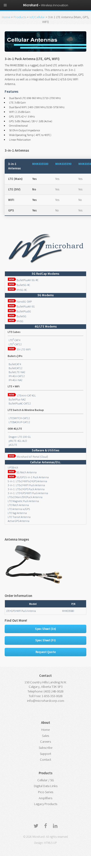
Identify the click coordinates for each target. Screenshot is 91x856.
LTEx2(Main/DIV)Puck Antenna (25, 497)
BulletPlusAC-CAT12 (19, 403)
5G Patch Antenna (26, 472)
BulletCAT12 (15, 368)
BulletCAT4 (14, 364)
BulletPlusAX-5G (25, 306)
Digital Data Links (45, 786)
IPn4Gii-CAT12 (16, 376)
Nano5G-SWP (24, 301)
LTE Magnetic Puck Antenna (23, 501)
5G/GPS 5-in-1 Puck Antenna (32, 477)
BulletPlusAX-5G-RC (27, 280)
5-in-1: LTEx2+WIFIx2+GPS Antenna (27, 481)
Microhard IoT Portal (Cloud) (32, 456)
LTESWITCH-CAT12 (19, 418)
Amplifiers (45, 798)
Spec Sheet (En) (45, 629)
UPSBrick (13, 467)
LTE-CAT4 (14, 340)
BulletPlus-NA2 (17, 399)
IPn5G (19, 321)
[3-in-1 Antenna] (34, 585)
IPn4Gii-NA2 (15, 380)
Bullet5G (21, 316)
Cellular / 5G (45, 780)
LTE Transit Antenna (19, 517)
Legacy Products (45, 804)
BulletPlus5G (23, 311)
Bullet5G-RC (23, 285)
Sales (45, 736)
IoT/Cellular (37, 17)
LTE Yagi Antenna (17, 513)
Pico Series (45, 792)
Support (45, 754)
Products (20, 17)
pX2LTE (12, 444)
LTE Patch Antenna (18, 505)
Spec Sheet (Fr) (45, 640)
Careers (45, 741)
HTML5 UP (50, 843)
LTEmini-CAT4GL (26, 395)
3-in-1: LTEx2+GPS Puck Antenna (26, 489)
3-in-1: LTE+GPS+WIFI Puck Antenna (28, 493)
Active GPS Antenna (18, 521)
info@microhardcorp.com (45, 701)
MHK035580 (40, 164)
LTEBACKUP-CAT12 (19, 422)
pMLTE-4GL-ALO (17, 440)
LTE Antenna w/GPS (19, 509)
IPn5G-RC (21, 290)
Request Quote (45, 652)
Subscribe (45, 747)
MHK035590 (63, 164)
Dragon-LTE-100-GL (19, 437)
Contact (45, 759)
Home (6, 17)
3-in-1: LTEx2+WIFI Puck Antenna (26, 485)
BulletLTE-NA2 (16, 372)
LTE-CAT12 (15, 344)
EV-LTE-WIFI (23, 349)
